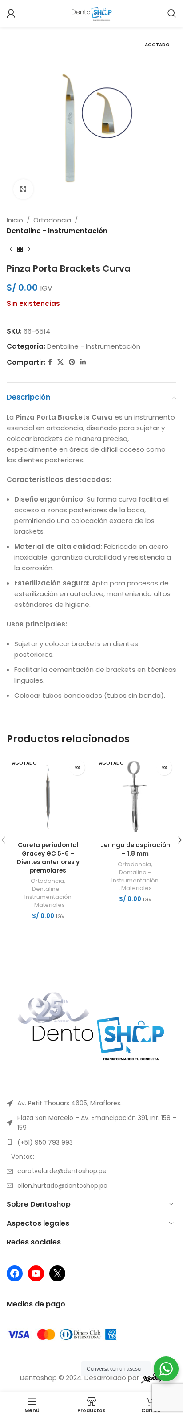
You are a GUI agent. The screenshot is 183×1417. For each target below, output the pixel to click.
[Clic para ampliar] (23, 189)
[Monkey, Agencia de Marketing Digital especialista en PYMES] (152, 1377)
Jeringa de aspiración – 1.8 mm (135, 849)
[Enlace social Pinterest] (72, 362)
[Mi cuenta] (11, 13)
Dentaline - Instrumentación (57, 230)
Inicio (15, 220)
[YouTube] (36, 1273)
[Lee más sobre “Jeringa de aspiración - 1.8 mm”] (164, 767)
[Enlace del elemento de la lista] (91, 1103)
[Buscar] (172, 13)
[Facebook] (15, 1273)
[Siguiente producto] (28, 249)
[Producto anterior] (11, 249)
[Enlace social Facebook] (50, 362)
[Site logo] (92, 12)
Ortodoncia (52, 220)
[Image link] (91, 1029)
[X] (57, 1273)
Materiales (49, 905)
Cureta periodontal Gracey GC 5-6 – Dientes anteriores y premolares (48, 858)
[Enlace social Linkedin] (83, 362)
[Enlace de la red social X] (60, 362)
